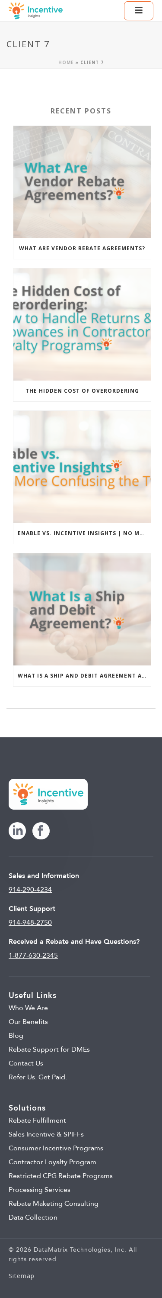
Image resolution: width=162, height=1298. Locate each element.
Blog (16, 1035)
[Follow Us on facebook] (41, 831)
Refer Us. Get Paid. (38, 1077)
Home (66, 62)
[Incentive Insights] (36, 11)
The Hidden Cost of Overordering (82, 390)
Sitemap (22, 1276)
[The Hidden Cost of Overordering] (82, 324)
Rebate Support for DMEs (49, 1049)
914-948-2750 (30, 922)
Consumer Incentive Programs (56, 1148)
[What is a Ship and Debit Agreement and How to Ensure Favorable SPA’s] (82, 609)
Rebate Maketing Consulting (53, 1203)
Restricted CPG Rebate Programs (61, 1176)
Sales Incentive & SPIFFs (46, 1134)
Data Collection (33, 1217)
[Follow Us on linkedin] (17, 831)
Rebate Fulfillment (37, 1120)
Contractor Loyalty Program (52, 1162)
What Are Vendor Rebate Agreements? (82, 248)
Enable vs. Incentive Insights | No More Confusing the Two (84, 533)
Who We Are (28, 1008)
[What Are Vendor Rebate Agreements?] (82, 182)
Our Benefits (28, 1022)
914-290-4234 (30, 889)
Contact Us (26, 1063)
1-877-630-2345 (33, 955)
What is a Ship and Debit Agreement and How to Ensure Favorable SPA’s (84, 675)
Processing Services (39, 1190)
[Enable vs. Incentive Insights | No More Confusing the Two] (82, 467)
